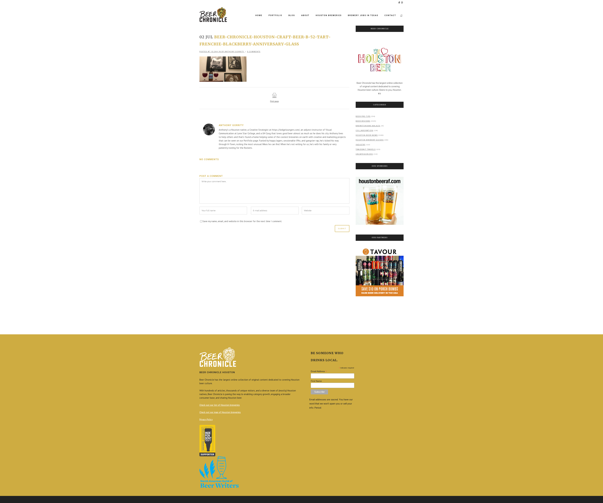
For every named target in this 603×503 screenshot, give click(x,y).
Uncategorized (364, 154)
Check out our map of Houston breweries (220, 412)
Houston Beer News (367, 135)
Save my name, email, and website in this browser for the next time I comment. (242, 221)
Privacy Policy (206, 419)
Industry (360, 145)
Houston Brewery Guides (370, 140)
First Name (316, 381)
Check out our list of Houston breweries (219, 405)
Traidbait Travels (366, 149)
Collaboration (364, 130)
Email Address (319, 371)
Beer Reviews (363, 121)
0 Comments (253, 52)
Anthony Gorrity (234, 52)
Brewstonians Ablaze (368, 126)
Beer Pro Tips (363, 116)
